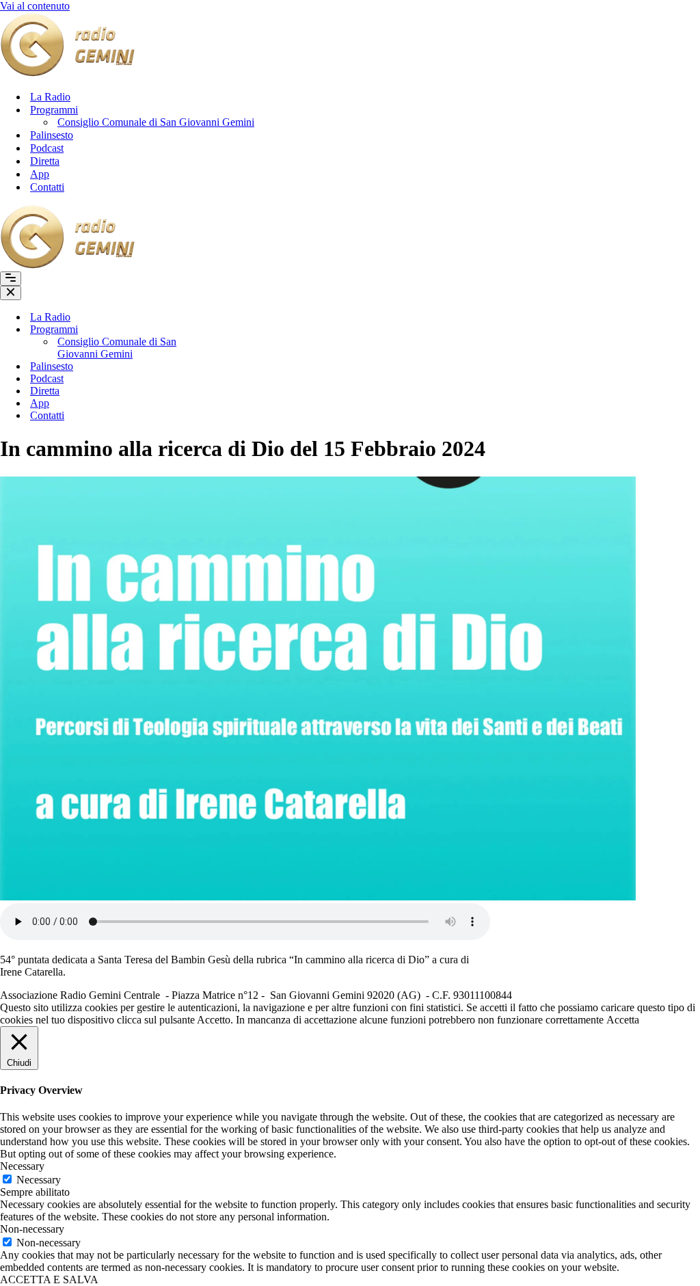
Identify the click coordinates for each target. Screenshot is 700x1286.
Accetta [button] (622, 1020)
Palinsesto (51, 135)
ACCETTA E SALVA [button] (49, 1279)
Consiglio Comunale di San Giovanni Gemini (155, 122)
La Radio (50, 97)
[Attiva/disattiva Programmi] (232, 330)
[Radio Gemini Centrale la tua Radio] (68, 73)
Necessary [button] (22, 1166)
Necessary (38, 1179)
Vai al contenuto (35, 6)
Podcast (47, 148)
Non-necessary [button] (32, 1229)
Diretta (44, 161)
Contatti (47, 187)
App (39, 174)
